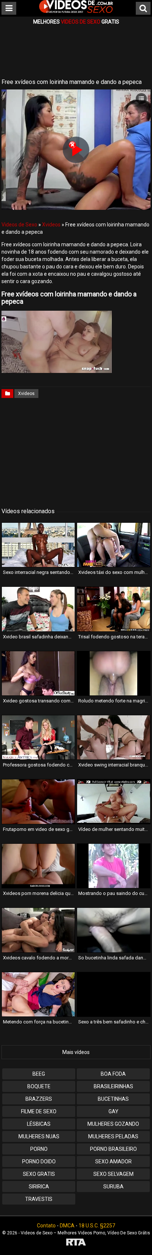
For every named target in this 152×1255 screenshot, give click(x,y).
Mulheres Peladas (113, 1136)
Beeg (38, 1074)
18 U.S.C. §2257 (97, 1225)
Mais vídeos (76, 1052)
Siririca (39, 1186)
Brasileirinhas (113, 1086)
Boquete (39, 1086)
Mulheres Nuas (38, 1136)
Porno (39, 1149)
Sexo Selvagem (113, 1174)
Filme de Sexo (38, 1111)
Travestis (38, 1199)
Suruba (113, 1186)
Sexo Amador (113, 1161)
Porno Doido (39, 1161)
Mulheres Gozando (113, 1124)
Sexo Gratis (39, 1174)
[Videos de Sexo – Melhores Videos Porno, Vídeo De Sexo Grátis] (76, 11)
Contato (46, 1225)
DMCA (67, 1225)
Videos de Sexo (19, 225)
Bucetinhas (113, 1099)
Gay (113, 1111)
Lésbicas (39, 1124)
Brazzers (38, 1099)
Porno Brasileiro (113, 1149)
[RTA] (76, 1243)
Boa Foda (113, 1074)
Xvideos (51, 225)
